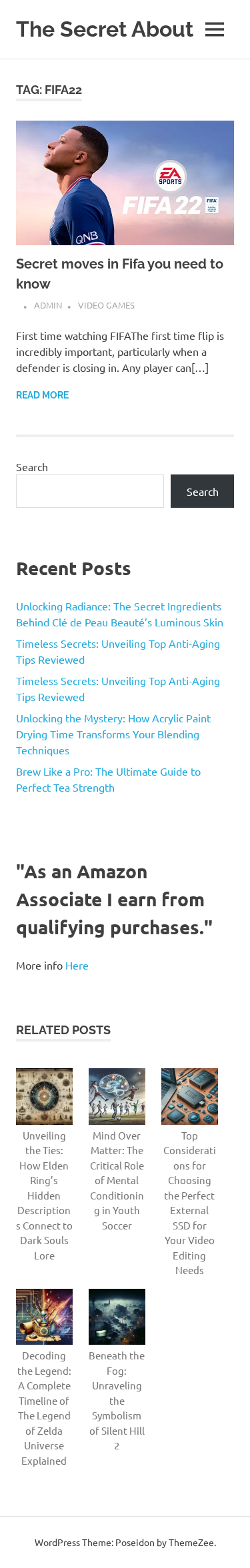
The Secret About (104, 29)
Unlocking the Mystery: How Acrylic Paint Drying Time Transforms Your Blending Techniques (113, 733)
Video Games (106, 305)
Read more (42, 395)
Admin (48, 305)
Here (77, 965)
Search (32, 466)
